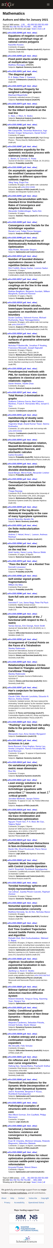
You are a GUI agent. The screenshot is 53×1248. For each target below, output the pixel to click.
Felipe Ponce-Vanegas (31, 231)
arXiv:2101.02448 (14, 33)
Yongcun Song (31, 999)
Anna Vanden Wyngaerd (35, 734)
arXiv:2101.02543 (14, 440)
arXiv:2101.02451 (14, 71)
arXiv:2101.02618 (14, 810)
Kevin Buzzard (14, 746)
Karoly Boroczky (15, 519)
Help (12, 1198)
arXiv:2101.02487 (14, 146)
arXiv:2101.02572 (14, 561)
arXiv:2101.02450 (14, 56)
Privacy (7, 1202)
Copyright (45, 1198)
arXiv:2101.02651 (14, 1103)
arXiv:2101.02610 (14, 762)
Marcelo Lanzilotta (29, 696)
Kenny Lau (40, 746)
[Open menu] (48, 4)
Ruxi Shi (12, 771)
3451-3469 (37, 27)
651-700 (13, 27)
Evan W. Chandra (16, 1141)
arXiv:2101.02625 (14, 923)
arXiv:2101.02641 (14, 1057)
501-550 (37, 25)
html (29, 33)
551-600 (45, 25)
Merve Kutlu (26, 473)
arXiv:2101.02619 (14, 840)
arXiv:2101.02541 (14, 415)
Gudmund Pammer (27, 293)
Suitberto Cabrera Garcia (19, 401)
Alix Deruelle (14, 1046)
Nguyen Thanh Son (17, 822)
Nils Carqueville (15, 130)
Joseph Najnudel (35, 348)
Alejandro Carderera (17, 1022)
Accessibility (19, 1202)
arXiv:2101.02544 (14, 464)
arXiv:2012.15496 (28, 187)
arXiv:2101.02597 (14, 688)
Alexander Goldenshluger (19, 211)
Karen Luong (26, 552)
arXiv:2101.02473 (14, 104)
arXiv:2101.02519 (14, 302)
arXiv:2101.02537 (14, 392)
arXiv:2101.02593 (14, 662)
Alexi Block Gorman (17, 1115)
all (44, 29)
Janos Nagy (28, 602)
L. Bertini (12, 158)
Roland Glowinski (16, 999)
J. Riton (19, 116)
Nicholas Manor (43, 912)
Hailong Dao (13, 1066)
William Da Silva (15, 585)
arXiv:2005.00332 (15, 431)
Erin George (27, 626)
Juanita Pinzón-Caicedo (30, 892)
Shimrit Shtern (30, 1167)
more (40, 29)
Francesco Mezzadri (17, 348)
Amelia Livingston (16, 748)
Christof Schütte (15, 1025)
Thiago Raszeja (15, 491)
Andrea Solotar (22, 699)
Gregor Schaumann (24, 133)
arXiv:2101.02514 (14, 256)
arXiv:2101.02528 (14, 369)
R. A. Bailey (13, 77)
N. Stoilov (28, 116)
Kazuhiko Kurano (16, 45)
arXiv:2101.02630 (14, 1008)
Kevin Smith (39, 626)
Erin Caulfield (33, 1115)
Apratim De (29, 519)
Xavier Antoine (14, 383)
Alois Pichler (13, 249)
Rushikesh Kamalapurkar (36, 869)
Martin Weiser (30, 1025)
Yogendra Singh (15, 424)
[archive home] (8, 4)
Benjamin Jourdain (34, 291)
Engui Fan (23, 182)
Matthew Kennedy (16, 912)
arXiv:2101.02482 (14, 125)
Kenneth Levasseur (17, 567)
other (34, 33)
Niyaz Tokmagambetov (29, 320)
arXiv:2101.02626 (14, 959)
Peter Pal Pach (41, 602)
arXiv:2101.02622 (14, 903)
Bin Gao (40, 822)
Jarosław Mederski (16, 798)
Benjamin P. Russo (33, 1091)
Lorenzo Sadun (41, 268)
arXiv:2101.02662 (14, 1126)
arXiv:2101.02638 (14, 1034)
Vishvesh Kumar (31, 317)
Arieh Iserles (14, 552)
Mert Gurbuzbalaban (30, 938)
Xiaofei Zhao (28, 383)
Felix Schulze (27, 1046)
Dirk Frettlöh (13, 268)
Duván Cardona (15, 317)
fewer (34, 29)
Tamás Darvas (14, 626)
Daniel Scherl (40, 133)
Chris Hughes (28, 746)
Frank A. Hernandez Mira (28, 404)
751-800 (27, 27)
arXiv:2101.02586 (14, 594)
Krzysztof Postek (15, 1167)
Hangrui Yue (19, 1001)
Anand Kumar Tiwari (33, 424)
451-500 (30, 25)
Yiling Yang (13, 182)
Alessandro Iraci (15, 734)
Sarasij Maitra (26, 1066)
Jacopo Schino (32, 798)
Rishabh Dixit (14, 938)
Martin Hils (13, 849)
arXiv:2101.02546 (14, 479)
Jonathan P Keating (38, 345)
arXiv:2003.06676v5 (42, 975)
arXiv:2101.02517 (14, 279)
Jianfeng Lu (13, 971)
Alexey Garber (26, 268)
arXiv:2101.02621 (14, 883)
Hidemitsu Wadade (27, 1143)
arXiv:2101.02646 (14, 1079)
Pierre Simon (41, 849)
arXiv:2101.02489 (14, 167)
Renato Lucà (14, 231)
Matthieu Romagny (16, 65)
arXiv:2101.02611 (14, 780)
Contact (21, 1198)
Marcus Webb (39, 552)
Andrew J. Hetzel (15, 534)
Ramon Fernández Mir (35, 748)
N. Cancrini (22, 158)
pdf (24, 33)
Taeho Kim (37, 211)
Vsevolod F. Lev (15, 602)
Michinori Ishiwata (33, 1141)
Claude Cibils (14, 696)
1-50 (23, 25)
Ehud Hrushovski (26, 849)
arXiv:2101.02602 (14, 740)
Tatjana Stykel (14, 824)
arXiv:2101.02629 (14, 987)
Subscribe (33, 1198)
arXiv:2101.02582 (14, 576)
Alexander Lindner (41, 473)
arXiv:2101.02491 (14, 196)
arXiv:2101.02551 (14, 525)
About (3, 1198)
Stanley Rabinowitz (16, 648)
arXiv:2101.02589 (14, 614)
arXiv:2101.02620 (14, 860)
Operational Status (36, 1202)
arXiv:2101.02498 (14, 238)
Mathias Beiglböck (16, 291)
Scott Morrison (14, 751)
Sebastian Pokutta (36, 1022)
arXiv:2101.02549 (14, 507)
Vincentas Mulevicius (32, 130)
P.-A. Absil (31, 822)
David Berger (14, 473)
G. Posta (32, 158)
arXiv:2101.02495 (14, 222)
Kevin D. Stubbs (27, 971)
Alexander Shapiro (28, 249)
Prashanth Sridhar (42, 1066)
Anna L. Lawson (31, 534)
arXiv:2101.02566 (14, 543)
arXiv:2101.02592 (14, 639)
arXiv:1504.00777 (19, 324)
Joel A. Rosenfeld (16, 869)
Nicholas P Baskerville (18, 345)
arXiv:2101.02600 (14, 722)
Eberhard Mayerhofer (18, 95)
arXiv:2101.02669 (14, 1152)
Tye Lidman (13, 892)
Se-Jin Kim (30, 912)
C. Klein (11, 116)
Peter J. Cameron (27, 77)
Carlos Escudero (15, 455)
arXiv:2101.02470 (14, 86)
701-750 (20, 27)
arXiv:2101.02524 (14, 333)
